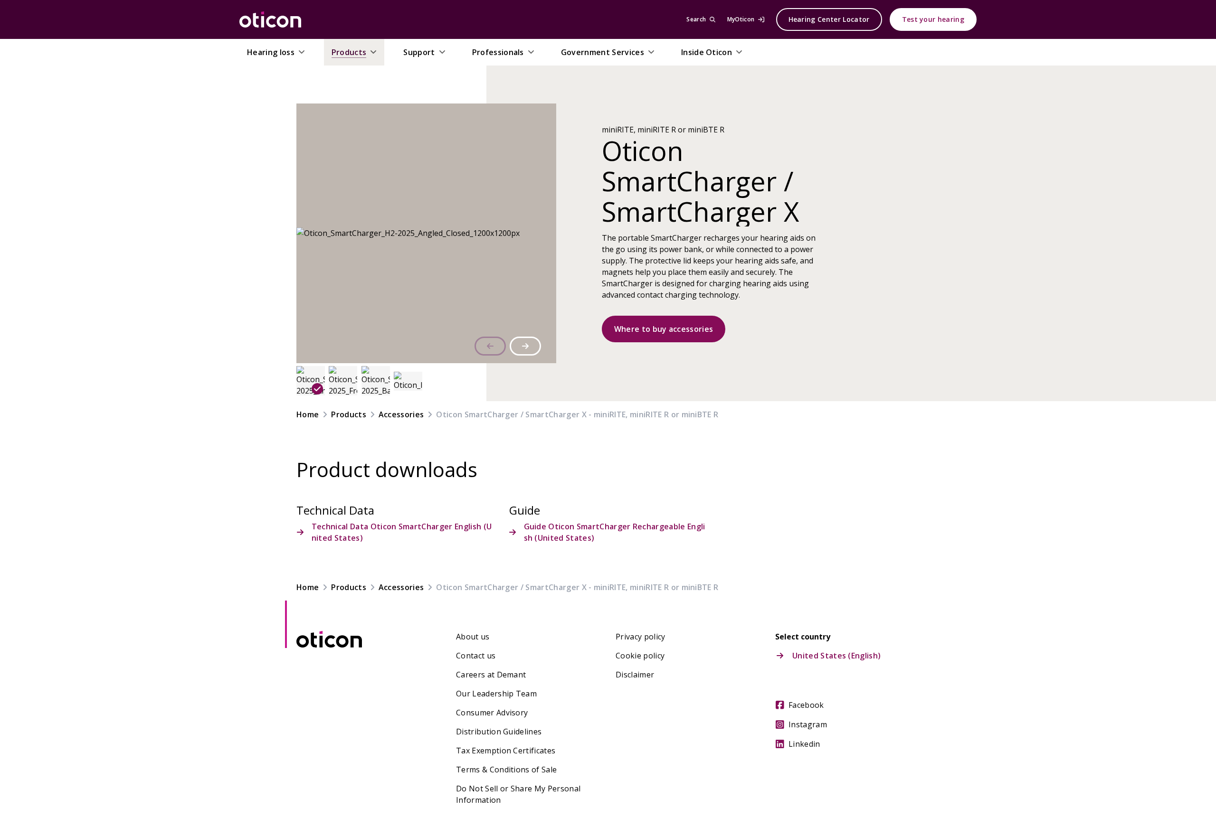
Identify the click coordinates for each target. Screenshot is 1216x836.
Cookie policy (640, 655)
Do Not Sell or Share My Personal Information (518, 794)
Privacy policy (640, 636)
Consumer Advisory (492, 712)
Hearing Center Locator (829, 19)
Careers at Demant (491, 674)
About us (473, 636)
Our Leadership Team (496, 693)
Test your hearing (933, 19)
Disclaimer (635, 674)
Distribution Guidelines (499, 731)
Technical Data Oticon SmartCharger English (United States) (402, 532)
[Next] (525, 346)
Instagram (807, 724)
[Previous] (490, 346)
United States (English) (836, 655)
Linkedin (804, 744)
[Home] (270, 19)
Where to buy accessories (663, 329)
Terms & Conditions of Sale (506, 769)
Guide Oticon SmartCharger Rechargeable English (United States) (614, 532)
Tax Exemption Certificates (505, 750)
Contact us (475, 655)
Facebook (806, 705)
